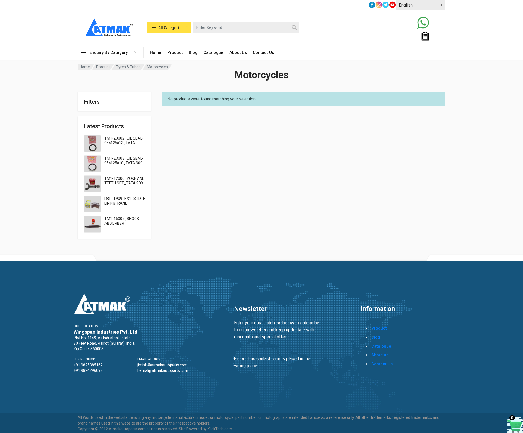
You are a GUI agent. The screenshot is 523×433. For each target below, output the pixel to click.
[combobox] (246, 27)
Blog (193, 52)
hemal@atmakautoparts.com (162, 370)
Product (175, 52)
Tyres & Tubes (128, 67)
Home (155, 52)
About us (379, 354)
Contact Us (263, 52)
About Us (238, 52)
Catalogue (213, 52)
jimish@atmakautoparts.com (162, 365)
